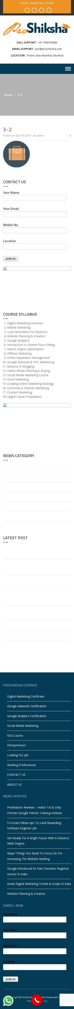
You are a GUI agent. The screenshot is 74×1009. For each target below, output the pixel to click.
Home (8, 95)
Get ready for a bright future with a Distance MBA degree (34, 582)
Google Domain (13, 496)
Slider (6, 526)
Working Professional (21, 765)
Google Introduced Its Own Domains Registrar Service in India (34, 613)
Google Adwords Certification (26, 706)
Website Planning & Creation (22, 635)
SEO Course (15, 735)
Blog (6, 467)
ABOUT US (14, 784)
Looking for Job (17, 755)
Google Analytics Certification (26, 716)
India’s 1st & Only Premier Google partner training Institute (36, 648)
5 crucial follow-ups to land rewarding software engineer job (36, 567)
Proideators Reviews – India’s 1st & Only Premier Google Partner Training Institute (35, 552)
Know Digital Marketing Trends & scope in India (35, 626)
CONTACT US (16, 775)
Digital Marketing (14, 487)
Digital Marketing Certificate (25, 696)
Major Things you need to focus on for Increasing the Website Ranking (30, 598)
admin (40, 135)
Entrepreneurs (16, 745)
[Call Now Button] (37, 1000)
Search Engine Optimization (21, 506)
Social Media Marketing (22, 726)
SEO (6, 516)
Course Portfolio (14, 477)
